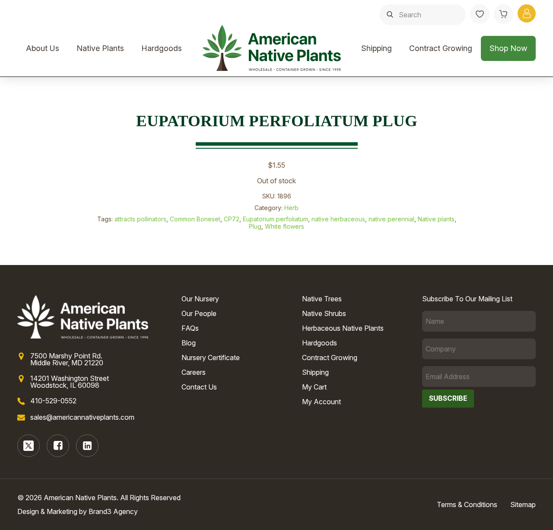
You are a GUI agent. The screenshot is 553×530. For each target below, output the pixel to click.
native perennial (391, 219)
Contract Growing (440, 48)
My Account (321, 401)
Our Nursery (200, 298)
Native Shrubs (324, 313)
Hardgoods (161, 48)
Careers (193, 372)
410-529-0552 (53, 400)
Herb (291, 207)
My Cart (314, 387)
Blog (188, 342)
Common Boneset (195, 219)
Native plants (436, 219)
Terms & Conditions (467, 504)
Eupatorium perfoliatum (275, 219)
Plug (255, 226)
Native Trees (322, 298)
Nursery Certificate (210, 357)
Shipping (376, 48)
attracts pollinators (140, 219)
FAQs (190, 328)
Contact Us (199, 387)
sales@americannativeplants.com (82, 417)
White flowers (284, 226)
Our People (198, 313)
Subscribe (448, 398)
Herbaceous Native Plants (343, 328)
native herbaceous (338, 219)
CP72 (231, 219)
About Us (42, 48)
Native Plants (100, 48)
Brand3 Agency (113, 511)
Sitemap (523, 504)
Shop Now (508, 48)
